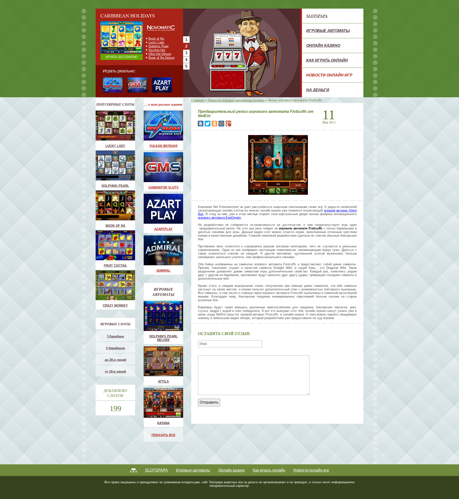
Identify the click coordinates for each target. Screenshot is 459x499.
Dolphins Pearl (115, 186)
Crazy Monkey (158, 38)
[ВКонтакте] (200, 123)
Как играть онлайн (327, 60)
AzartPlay (163, 229)
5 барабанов (115, 348)
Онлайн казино (323, 45)
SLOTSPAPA (317, 15)
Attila (163, 381)
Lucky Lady (115, 146)
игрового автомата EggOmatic (219, 217)
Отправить (209, 402)
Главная (197, 100)
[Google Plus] (228, 123)
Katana (163, 423)
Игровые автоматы (328, 30)
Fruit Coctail (156, 42)
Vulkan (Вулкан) (163, 146)
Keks (152, 50)
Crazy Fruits (156, 58)
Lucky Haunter (158, 46)
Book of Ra (115, 226)
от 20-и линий (115, 371)
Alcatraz (154, 54)
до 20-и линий (115, 360)
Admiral (163, 270)
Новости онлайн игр (329, 75)
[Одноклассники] (214, 123)
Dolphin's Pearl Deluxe (163, 338)
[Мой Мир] (221, 123)
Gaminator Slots (163, 187)
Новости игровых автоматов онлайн (236, 100)
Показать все (163, 435)
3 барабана (115, 336)
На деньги (317, 89)
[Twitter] (207, 123)
